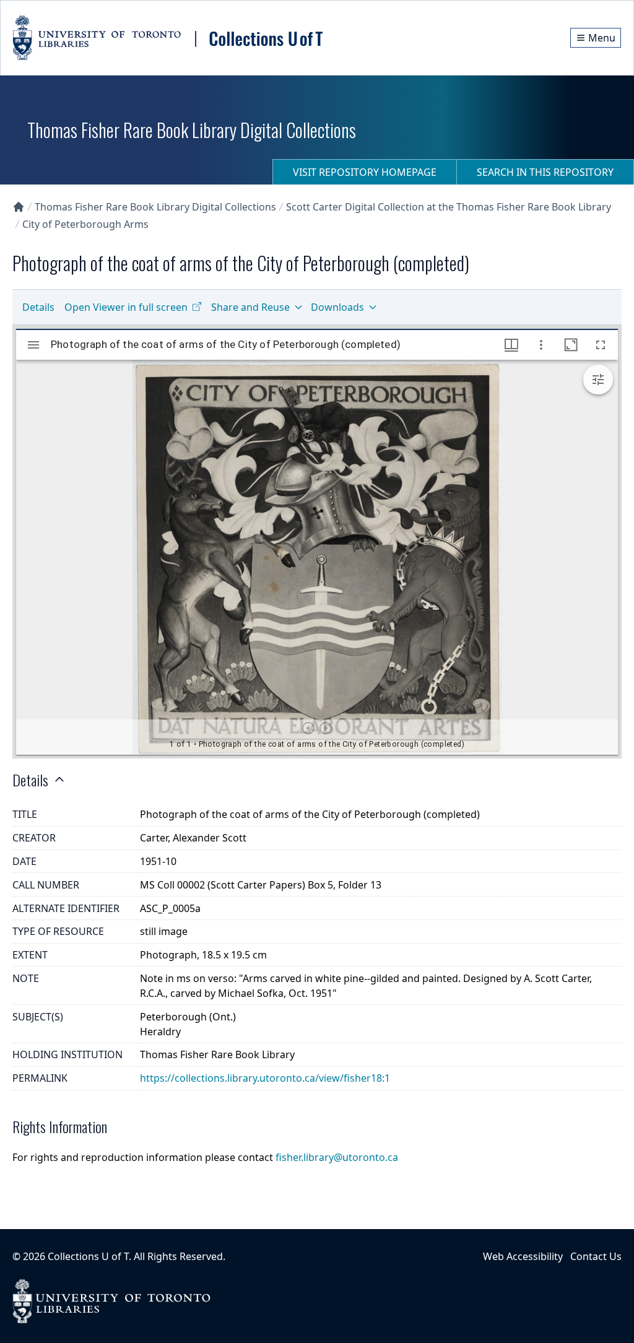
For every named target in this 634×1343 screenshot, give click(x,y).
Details (38, 307)
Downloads (337, 307)
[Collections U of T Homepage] (18, 207)
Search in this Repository (545, 172)
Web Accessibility (523, 1256)
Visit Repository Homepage (364, 172)
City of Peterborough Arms (85, 224)
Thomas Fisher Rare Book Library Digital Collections (155, 207)
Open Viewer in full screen (126, 307)
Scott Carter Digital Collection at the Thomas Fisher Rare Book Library (448, 207)
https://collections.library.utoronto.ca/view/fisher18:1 (265, 1078)
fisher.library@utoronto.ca (337, 1157)
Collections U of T (88, 1256)
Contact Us (596, 1256)
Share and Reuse (250, 307)
